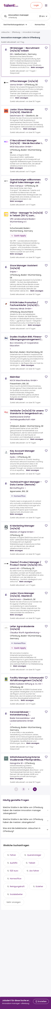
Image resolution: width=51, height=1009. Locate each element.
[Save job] (46, 48)
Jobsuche (5, 32)
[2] (35, 789)
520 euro (14, 870)
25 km (42, 16)
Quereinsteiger (34, 855)
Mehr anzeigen (37, 67)
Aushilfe (13, 863)
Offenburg (16, 32)
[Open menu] (46, 5)
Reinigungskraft (17, 886)
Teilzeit (32, 863)
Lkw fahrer (34, 870)
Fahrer (13, 855)
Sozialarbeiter (16, 894)
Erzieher (39, 886)
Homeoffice (15, 878)
